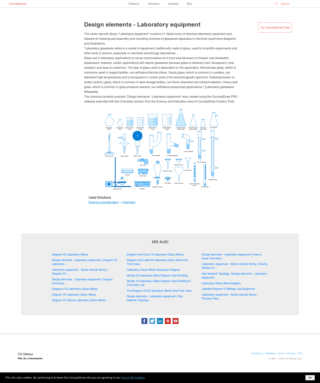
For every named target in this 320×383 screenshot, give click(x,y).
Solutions (153, 3)
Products (134, 3)
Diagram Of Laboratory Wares (70, 254)
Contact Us (256, 353)
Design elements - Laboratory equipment (142, 24)
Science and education (104, 202)
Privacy (291, 353)
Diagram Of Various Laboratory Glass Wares (79, 300)
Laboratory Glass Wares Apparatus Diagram (153, 269)
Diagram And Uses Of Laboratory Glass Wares (155, 254)
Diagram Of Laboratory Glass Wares (74, 294)
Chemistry (129, 202)
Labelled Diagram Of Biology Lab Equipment (228, 289)
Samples (173, 3)
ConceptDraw (17, 3)
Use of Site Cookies (133, 377)
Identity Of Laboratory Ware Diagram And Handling (157, 275)
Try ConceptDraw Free (275, 27)
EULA (281, 353)
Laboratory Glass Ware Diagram (221, 283)
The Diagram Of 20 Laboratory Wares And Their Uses (159, 290)
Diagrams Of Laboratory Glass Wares (75, 289)
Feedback (270, 353)
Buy (189, 3)
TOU (300, 353)
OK (310, 377)
